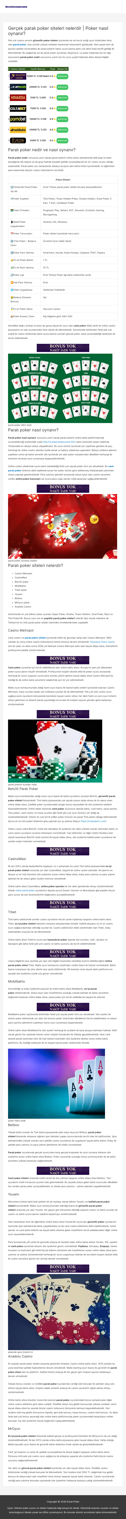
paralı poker (19, 44)
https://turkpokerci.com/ (93, 821)
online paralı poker (25, 890)
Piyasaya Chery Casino (102, 642)
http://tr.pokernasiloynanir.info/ (58, 442)
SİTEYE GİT (62, 76)
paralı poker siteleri (35, 637)
